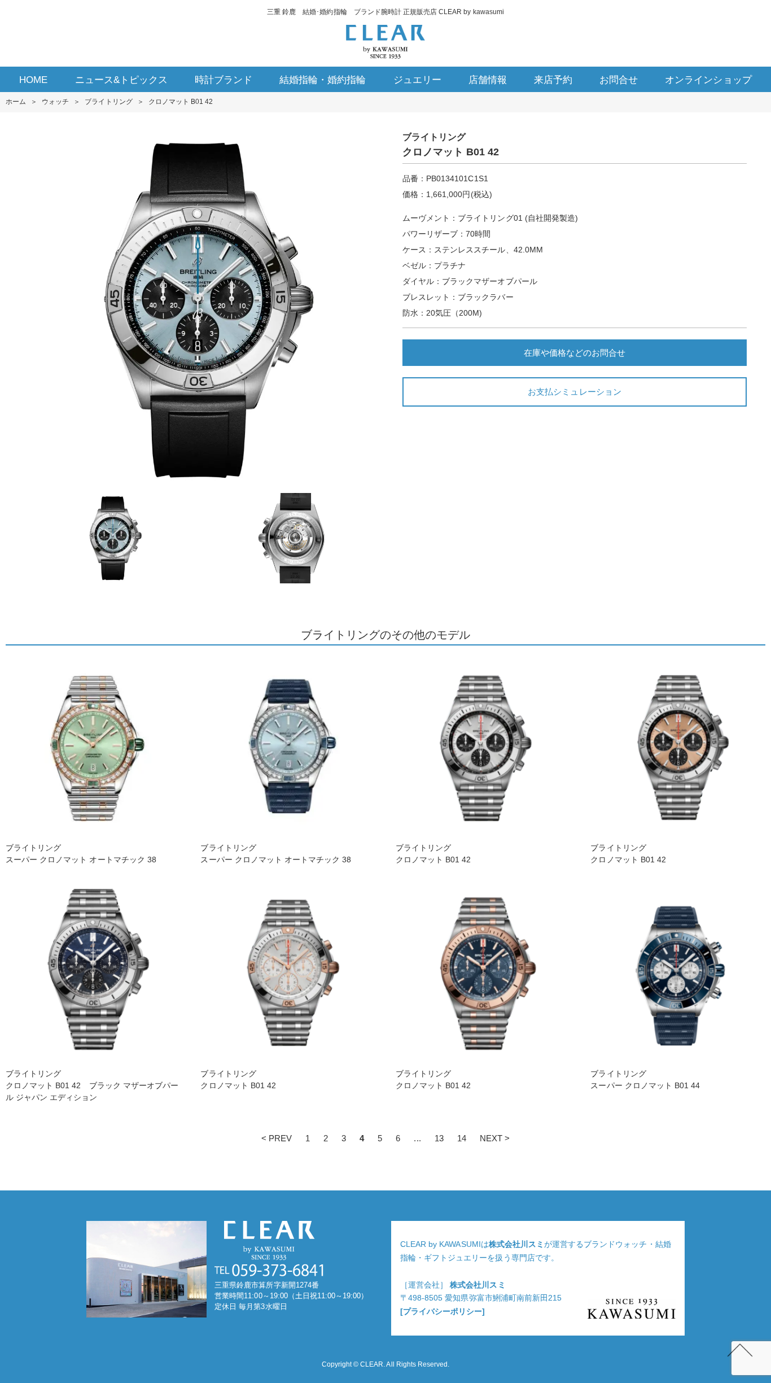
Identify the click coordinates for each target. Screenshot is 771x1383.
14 (461, 1138)
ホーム (16, 102)
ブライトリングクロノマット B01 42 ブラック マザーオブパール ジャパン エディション (92, 1085)
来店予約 (553, 80)
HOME (33, 80)
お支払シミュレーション (574, 391)
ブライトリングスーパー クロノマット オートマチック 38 (81, 853)
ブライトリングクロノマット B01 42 (433, 853)
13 (439, 1138)
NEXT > (495, 1138)
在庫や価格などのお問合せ (574, 352)
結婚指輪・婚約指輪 (322, 80)
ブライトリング (108, 102)
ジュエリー (417, 80)
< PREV (276, 1138)
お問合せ (618, 80)
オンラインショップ (708, 80)
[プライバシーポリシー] (442, 1311)
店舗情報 (487, 80)
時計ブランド (223, 80)
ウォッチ (55, 102)
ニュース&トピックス (121, 80)
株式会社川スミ (516, 1244)
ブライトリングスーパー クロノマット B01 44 (645, 1079)
